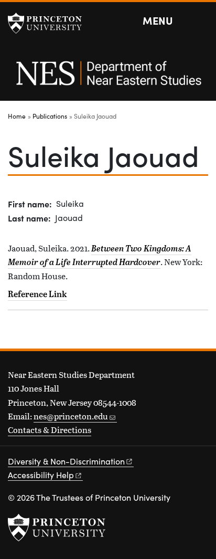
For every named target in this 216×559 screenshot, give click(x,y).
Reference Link (37, 294)
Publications (50, 116)
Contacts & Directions (49, 430)
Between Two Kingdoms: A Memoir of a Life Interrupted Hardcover (99, 255)
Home (17, 116)
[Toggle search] (201, 21)
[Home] (108, 79)
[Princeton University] (50, 23)
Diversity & (66, 461)
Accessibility (41, 474)
